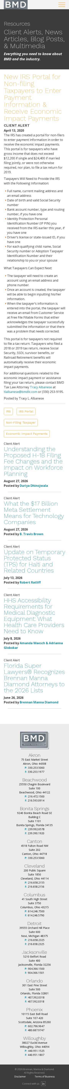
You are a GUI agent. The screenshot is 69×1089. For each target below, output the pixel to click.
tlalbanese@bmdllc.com (20, 392)
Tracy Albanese (41, 387)
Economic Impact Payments (27, 434)
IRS (8, 411)
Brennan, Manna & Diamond (16, 4)
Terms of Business (45, 1076)
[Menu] (61, 4)
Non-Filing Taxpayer (21, 422)
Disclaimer (20, 1076)
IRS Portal (26, 411)
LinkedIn (43, 1083)
